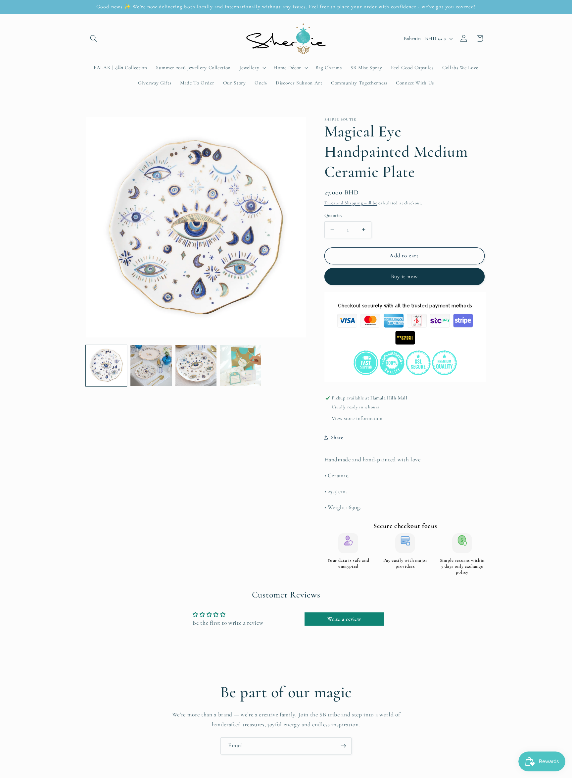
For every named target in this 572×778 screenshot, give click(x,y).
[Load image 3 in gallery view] (195, 365)
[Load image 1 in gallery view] (106, 365)
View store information (357, 418)
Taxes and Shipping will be (350, 202)
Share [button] (337, 437)
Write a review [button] (344, 619)
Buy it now (404, 276)
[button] (94, 38)
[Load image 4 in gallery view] (240, 365)
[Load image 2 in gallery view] (150, 365)
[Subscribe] (343, 745)
